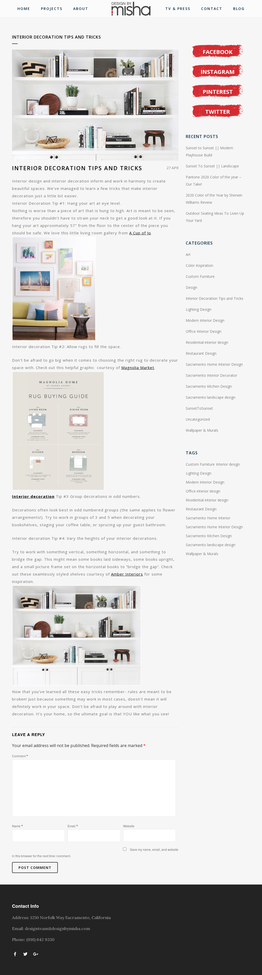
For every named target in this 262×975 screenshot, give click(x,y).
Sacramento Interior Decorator (211, 375)
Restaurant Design (201, 353)
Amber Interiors (127, 574)
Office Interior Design (203, 331)
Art (188, 254)
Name (17, 826)
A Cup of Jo (140, 232)
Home (23, 8)
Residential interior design (207, 342)
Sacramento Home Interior (208, 517)
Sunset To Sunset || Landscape (212, 166)
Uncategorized (198, 419)
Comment (20, 756)
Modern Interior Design (205, 320)
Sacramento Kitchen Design (209, 386)
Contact (211, 8)
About (80, 8)
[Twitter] (25, 953)
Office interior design (203, 491)
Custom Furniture (200, 276)
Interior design (228, 464)
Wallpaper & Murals (202, 430)
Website (128, 826)
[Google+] (35, 953)
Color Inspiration (199, 265)
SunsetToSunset (199, 408)
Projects (51, 8)
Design (191, 287)
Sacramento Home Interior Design (214, 364)
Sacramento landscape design (210, 397)
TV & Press (177, 8)
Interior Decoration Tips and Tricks (214, 298)
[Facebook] (15, 953)
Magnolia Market (137, 367)
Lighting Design (198, 309)
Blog (239, 8)
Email (73, 826)
